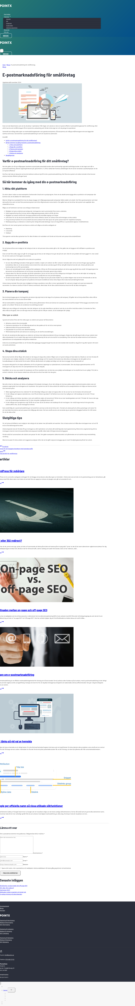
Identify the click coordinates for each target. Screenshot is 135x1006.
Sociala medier (9, 25)
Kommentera (38, 853)
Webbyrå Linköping (6, 931)
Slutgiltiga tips (10, 155)
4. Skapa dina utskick (15, 151)
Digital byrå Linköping (6, 929)
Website (25, 864)
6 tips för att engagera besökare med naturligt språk (16, 448)
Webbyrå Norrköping (6, 922)
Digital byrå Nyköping (6, 938)
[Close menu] (0, 983)
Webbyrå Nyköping (6, 940)
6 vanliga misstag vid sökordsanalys (11, 894)
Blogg (4, 67)
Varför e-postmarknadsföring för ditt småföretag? (21, 140)
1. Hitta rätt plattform (15, 145)
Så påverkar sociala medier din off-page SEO (13, 886)
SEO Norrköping (5, 925)
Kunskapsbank (4, 906)
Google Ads (9, 23)
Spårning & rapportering (11, 28)
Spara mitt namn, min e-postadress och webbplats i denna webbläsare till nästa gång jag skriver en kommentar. (36, 868)
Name (25, 857)
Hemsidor (8, 19)
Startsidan (7, 14)
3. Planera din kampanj (16, 149)
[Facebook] (1, 952)
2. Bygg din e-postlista (15, 147)
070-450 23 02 (9, 959)
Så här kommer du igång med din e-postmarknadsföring (23, 143)
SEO (7, 21)
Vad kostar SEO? (5, 890)
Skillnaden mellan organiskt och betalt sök (13, 892)
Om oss (6, 32)
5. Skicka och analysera (16, 153)
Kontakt (6, 36)
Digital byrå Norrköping (7, 920)
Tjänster (5, 990)
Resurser (6, 30)
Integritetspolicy (4, 974)
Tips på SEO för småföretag (8, 452)
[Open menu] (2, 51)
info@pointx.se (9, 955)
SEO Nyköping (4, 942)
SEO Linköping (4, 933)
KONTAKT (6, 54)
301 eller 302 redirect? (7, 888)
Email (25, 860)
